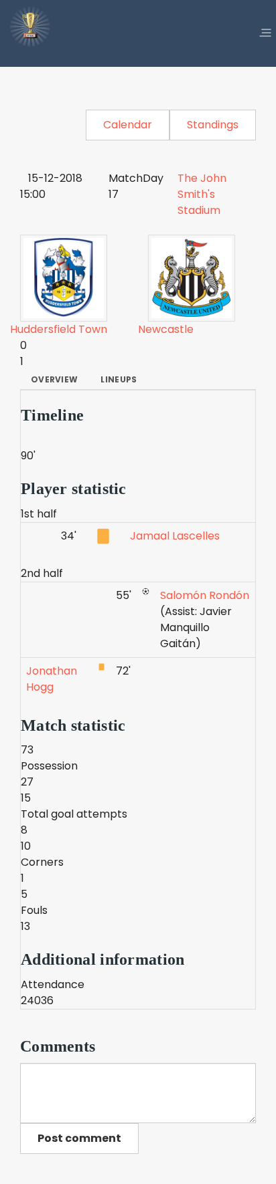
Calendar (127, 124)
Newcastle (166, 329)
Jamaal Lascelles (175, 536)
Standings (212, 124)
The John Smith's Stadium (202, 194)
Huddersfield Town (58, 329)
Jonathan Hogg (51, 679)
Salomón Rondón (204, 595)
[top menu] (265, 33)
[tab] (54, 380)
